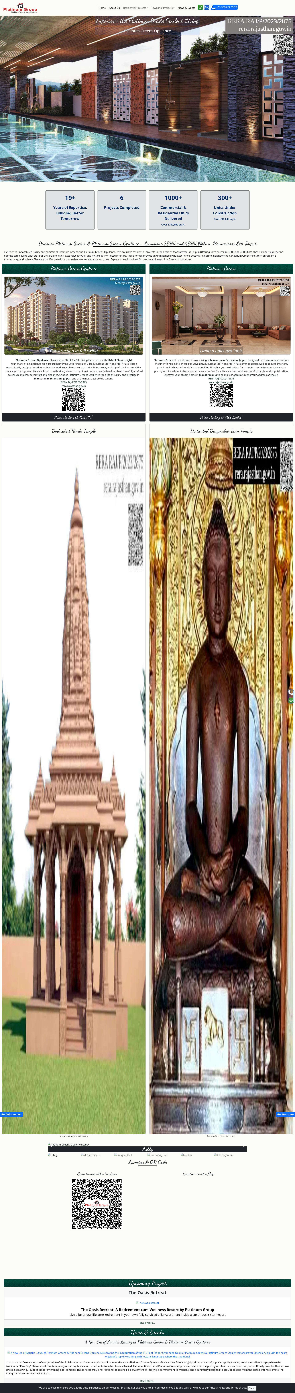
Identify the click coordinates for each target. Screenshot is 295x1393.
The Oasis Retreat (147, 1292)
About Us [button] (114, 8)
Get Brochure (285, 1114)
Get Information (11, 1114)
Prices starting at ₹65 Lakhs (221, 417)
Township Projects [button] (162, 8)
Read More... (147, 1322)
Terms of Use (238, 1387)
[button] (200, 7)
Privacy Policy (217, 1387)
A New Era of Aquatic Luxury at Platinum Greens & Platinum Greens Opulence (147, 1342)
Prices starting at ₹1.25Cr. (73, 417)
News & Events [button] (186, 8)
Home (102, 8)
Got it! (252, 1388)
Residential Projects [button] (134, 8)
